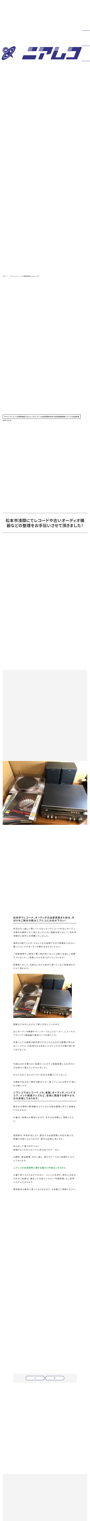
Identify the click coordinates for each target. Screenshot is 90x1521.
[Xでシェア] (35, 1378)
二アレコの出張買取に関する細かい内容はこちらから (39, 1167)
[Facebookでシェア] (54, 1378)
